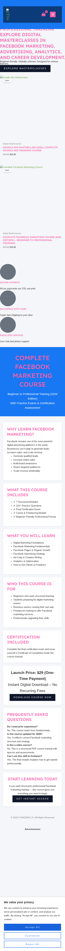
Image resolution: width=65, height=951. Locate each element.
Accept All (32, 927)
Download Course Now (32, 697)
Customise (32, 935)
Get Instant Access (32, 799)
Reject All (32, 944)
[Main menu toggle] (53, 14)
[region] (32, 924)
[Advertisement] (32, 863)
